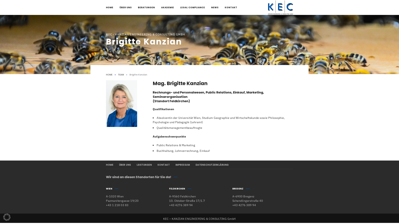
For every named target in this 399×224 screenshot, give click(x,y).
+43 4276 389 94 (181, 205)
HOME (109, 74)
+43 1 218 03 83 (117, 205)
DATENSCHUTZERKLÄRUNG (212, 164)
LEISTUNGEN (144, 164)
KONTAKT (164, 164)
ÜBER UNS (125, 164)
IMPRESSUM (182, 164)
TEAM (121, 74)
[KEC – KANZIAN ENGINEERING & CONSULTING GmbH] (280, 7)
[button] (7, 217)
